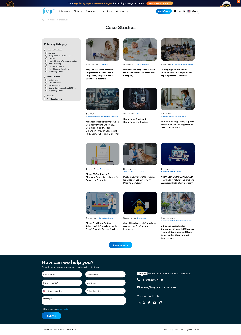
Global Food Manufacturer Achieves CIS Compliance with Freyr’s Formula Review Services (102, 226)
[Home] (49, 11)
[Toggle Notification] (238, 1)
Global (77, 11)
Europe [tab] (152, 273)
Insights (106, 11)
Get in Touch (164, 11)
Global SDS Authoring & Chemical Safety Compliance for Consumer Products (102, 176)
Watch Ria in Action (159, 3)
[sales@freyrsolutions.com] (184, 11)
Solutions (63, 11)
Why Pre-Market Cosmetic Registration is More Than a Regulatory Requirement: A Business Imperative (99, 74)
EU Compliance (54, 82)
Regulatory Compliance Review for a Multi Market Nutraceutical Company (139, 72)
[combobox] (45, 291)
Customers (91, 11)
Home (43, 19)
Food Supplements (54, 99)
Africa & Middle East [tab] (180, 273)
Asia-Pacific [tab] (163, 273)
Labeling (51, 58)
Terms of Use (47, 329)
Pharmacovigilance (56, 66)
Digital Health (53, 80)
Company (121, 11)
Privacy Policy (59, 329)
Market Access (54, 85)
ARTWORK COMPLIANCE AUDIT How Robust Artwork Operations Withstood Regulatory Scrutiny (178, 179)
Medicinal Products (55, 49)
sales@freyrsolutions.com (158, 287)
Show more (119, 245)
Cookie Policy (71, 329)
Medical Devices (53, 76)
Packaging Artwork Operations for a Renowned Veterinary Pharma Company (139, 179)
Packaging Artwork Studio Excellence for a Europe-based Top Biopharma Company (176, 72)
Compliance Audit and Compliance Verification (135, 120)
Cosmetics (51, 95)
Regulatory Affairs (55, 71)
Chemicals (140, 114)
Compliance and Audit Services (60, 55)
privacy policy (63, 309)
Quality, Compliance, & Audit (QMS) (62, 88)
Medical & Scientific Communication (62, 61)
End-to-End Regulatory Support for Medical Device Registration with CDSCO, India (177, 124)
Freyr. (181, 329)
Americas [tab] (142, 273)
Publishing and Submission (59, 69)
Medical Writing (54, 63)
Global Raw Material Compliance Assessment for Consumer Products (140, 226)
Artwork (51, 53)
